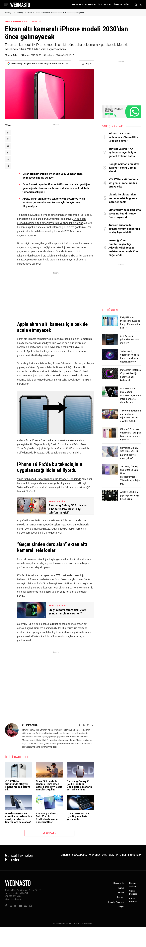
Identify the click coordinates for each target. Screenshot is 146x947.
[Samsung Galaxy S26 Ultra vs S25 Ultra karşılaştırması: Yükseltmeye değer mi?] (110, 469)
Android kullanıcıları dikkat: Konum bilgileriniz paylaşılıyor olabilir (124, 228)
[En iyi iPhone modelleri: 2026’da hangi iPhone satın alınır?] (110, 320)
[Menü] (6, 5)
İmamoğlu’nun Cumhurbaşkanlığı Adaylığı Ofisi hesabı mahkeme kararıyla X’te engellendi (123, 248)
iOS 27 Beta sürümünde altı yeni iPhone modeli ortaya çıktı (17, 785)
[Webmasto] (20, 4)
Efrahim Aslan (11, 55)
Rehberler (90, 4)
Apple (7, 21)
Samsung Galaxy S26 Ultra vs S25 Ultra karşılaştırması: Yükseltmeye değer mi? (130, 475)
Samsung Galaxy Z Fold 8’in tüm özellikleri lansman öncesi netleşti (47, 817)
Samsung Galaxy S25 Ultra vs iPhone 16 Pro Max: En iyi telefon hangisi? (68, 509)
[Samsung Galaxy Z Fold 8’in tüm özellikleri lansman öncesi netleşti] (49, 802)
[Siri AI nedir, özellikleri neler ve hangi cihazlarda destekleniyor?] (110, 354)
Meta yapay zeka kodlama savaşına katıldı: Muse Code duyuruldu (125, 213)
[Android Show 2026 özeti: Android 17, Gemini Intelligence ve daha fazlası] (110, 391)
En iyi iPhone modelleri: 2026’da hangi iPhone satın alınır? (130, 322)
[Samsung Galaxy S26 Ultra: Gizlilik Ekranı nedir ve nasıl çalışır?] (110, 451)
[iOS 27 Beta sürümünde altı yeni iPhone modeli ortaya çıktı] (18, 770)
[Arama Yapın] (136, 5)
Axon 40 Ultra (64, 583)
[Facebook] (8, 152)
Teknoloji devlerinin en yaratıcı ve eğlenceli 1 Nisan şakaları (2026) (130, 415)
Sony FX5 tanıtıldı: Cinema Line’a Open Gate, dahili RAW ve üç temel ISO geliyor (49, 785)
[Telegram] (8, 166)
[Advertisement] (55, 146)
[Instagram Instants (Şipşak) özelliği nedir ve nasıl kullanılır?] (110, 373)
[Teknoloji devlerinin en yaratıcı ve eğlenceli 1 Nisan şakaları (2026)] (110, 414)
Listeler (117, 4)
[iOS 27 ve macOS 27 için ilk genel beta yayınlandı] (80, 802)
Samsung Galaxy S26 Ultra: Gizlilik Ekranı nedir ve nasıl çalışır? (129, 453)
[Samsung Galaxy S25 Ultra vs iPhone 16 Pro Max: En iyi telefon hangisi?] (31, 505)
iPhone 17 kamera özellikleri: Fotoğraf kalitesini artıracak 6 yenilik (130, 434)
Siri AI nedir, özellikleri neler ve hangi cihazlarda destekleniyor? (129, 356)
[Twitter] (8, 146)
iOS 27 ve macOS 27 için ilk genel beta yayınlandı (78, 816)
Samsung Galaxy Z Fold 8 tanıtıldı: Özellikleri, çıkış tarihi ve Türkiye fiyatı (80, 785)
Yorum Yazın (49, 833)
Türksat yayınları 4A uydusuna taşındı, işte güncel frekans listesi (122, 152)
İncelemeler (104, 4)
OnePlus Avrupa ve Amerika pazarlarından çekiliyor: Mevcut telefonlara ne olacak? (18, 817)
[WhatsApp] (8, 139)
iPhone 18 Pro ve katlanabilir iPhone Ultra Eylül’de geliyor (123, 137)
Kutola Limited (66, 923)
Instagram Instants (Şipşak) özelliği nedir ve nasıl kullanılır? (130, 375)
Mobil (26, 21)
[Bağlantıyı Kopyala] (8, 132)
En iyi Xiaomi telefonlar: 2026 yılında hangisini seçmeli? (67, 611)
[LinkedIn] (8, 159)
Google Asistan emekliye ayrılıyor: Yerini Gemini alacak (124, 167)
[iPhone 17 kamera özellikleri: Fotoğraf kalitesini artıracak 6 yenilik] (110, 432)
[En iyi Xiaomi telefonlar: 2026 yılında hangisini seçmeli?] (31, 610)
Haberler (77, 4)
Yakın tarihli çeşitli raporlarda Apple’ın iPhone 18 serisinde (49, 478)
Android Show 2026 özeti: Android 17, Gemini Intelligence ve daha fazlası (130, 395)
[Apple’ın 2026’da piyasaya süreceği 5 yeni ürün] (110, 495)
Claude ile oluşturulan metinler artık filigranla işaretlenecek (123, 198)
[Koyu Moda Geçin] (140, 5)
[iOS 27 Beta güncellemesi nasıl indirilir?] (110, 339)
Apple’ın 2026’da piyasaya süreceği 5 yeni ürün (129, 495)
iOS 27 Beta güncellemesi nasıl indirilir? (130, 339)
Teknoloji (36, 21)
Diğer (126, 4)
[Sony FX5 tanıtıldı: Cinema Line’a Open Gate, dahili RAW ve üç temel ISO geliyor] (49, 770)
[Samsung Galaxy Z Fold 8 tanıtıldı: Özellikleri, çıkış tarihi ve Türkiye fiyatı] (80, 770)
